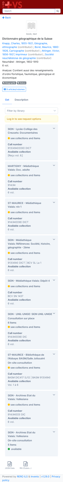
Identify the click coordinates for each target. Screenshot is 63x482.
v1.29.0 (45, 476)
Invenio (35, 476)
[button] (31, 142)
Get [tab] (7, 99)
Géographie (10, 83)
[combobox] (28, 11)
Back (7, 17)
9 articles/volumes (15, 89)
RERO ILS (22, 476)
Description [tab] (21, 99)
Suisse (23, 83)
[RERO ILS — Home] (12, 5)
